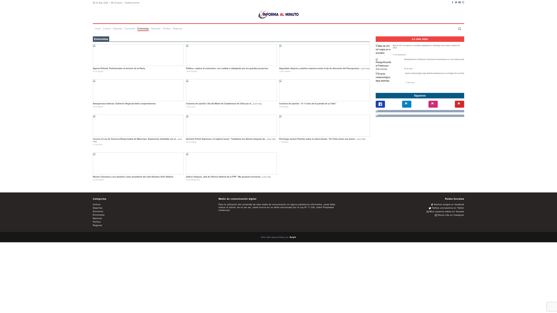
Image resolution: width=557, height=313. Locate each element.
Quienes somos (132, 2)
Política (166, 28)
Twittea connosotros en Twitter (447, 207)
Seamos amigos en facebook (448, 204)
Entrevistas (143, 28)
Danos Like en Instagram (450, 214)
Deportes (117, 28)
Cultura (107, 28)
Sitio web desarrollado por (278, 237)
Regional (177, 28)
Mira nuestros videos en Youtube (446, 211)
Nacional (155, 28)
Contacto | (119, 2)
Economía (130, 28)
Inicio (98, 28)
